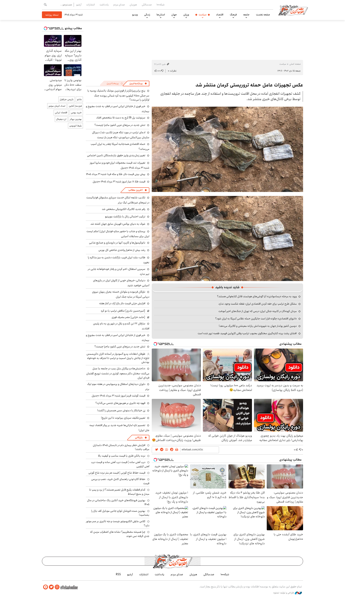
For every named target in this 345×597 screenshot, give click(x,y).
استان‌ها (161, 15)
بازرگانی (139, 437)
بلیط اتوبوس (75, 126)
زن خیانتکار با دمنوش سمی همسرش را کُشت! (121, 410)
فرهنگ (233, 15)
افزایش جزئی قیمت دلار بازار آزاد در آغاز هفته (122, 303)
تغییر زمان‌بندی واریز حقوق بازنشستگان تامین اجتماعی (116, 155)
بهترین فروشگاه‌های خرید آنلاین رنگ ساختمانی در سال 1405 (118, 502)
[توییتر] (51, 587)
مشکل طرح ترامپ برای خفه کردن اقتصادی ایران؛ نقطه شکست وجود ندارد (257, 304)
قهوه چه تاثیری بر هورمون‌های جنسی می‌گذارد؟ (120, 403)
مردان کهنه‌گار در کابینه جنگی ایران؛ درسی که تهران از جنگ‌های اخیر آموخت (257, 311)
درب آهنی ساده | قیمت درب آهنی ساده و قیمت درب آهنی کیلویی (120, 464)
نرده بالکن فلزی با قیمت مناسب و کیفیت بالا (121, 456)
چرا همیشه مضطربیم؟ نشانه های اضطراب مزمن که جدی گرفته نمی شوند (119, 534)
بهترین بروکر (76, 119)
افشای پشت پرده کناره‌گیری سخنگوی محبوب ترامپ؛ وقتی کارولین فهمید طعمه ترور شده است (247, 333)
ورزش (186, 15)
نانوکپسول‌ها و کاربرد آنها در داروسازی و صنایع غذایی (117, 242)
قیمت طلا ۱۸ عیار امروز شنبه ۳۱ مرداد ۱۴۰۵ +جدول (119, 181)
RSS (118, 574)
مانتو (79, 99)
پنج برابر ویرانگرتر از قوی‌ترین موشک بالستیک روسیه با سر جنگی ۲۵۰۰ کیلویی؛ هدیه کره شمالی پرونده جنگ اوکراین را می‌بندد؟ (118, 95)
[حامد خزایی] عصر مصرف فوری (128, 317)
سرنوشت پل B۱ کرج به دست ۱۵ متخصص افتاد (120, 117)
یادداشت (104, 5)
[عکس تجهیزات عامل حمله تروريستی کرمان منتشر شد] (227, 149)
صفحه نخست (263, 15)
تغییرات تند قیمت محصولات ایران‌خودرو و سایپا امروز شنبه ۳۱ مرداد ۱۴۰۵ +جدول (119, 165)
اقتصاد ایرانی (61, 112)
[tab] (138, 83)
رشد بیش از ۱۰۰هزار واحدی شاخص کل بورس (121, 250)
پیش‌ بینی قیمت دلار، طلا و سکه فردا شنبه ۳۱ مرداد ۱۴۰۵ (115, 174)
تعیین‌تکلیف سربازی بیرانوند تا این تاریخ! (123, 418)
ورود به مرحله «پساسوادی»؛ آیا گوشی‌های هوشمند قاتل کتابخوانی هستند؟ (257, 296)
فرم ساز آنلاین (75, 106)
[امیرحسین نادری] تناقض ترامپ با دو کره (123, 311)
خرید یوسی (76, 112)
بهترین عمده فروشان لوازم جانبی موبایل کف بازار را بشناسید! (120, 513)
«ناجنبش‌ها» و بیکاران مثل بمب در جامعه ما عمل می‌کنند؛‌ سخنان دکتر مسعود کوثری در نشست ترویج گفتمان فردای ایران (117, 373)
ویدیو (135, 15)
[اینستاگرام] (57, 587)
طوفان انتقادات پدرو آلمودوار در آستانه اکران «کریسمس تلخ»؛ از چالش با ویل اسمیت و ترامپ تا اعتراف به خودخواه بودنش (117, 358)
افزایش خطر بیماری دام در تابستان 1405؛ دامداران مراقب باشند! (121, 447)
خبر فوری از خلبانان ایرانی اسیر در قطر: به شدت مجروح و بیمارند (117, 108)
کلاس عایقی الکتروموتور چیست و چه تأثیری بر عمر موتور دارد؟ (117, 523)
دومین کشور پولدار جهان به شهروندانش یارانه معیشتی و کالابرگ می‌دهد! (258, 326)
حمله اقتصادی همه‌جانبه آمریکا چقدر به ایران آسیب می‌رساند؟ (120, 146)
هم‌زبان (133, 5)
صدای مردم (119, 5)
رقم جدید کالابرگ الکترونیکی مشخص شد (123, 209)
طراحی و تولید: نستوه (284, 593)
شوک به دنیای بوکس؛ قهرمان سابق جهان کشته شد (117, 224)
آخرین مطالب (135, 190)
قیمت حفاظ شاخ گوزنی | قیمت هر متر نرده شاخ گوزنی (116, 473)
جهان (174, 15)
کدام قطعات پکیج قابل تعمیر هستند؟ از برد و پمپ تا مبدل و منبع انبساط (119, 492)
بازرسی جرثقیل (66, 99)
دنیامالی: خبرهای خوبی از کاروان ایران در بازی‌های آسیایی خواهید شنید (121, 283)
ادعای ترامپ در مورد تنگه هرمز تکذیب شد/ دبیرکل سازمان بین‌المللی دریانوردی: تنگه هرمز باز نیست (120, 135)
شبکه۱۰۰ (161, 5)
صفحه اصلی (295, 64)
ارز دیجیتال (61, 119)
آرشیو (78, 5)
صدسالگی (147, 5)
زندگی (147, 15)
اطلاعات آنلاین (293, 10)
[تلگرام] (45, 587)
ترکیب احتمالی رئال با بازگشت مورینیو (125, 216)
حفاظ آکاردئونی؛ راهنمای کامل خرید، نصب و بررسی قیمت (120, 481)
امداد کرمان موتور (57, 106)
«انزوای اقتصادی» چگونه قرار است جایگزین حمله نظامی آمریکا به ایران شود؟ (256, 318)
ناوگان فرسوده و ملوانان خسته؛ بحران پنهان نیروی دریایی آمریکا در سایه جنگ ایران (120, 294)
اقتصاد (219, 15)
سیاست (202, 15)
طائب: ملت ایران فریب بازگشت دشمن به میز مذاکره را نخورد (118, 260)
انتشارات (90, 5)
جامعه (246, 15)
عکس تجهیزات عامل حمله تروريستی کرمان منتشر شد (249, 85)
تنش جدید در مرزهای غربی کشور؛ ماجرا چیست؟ (119, 125)
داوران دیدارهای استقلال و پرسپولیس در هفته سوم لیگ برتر (118, 386)
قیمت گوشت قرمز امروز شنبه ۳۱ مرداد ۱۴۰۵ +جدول (118, 395)
